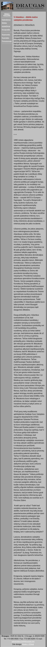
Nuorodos (5, 38)
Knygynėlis (6, 30)
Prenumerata (7, 41)
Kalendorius (6, 20)
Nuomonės (6, 34)
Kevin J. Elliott (28, 644)
